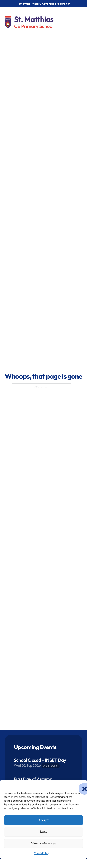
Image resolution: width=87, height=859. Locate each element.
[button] (81, 785)
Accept (43, 820)
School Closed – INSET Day (40, 760)
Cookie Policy (41, 853)
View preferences (43, 843)
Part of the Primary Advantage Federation (43, 3)
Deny (43, 832)
